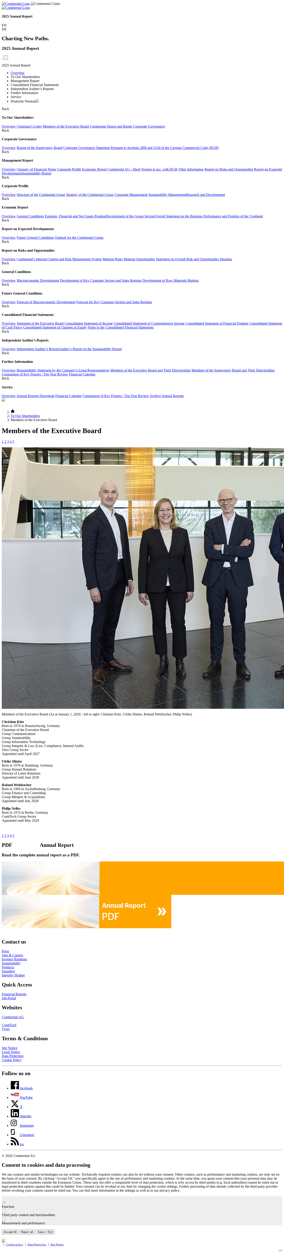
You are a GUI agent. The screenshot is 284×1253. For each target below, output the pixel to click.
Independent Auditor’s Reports (32, 89)
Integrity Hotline (13, 975)
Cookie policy (14, 1244)
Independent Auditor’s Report (37, 349)
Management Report (25, 81)
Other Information (191, 169)
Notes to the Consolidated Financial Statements (121, 327)
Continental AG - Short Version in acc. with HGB (143, 169)
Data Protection (13, 1056)
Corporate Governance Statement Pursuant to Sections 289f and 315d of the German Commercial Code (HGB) (141, 148)
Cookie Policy (12, 1060)
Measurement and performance (23, 1223)
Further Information (24, 93)
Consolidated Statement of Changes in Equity (55, 327)
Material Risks (113, 259)
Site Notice (9, 1048)
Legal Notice (11, 1052)
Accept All (10, 1232)
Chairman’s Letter (29, 126)
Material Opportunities (139, 259)
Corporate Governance (149, 126)
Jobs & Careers (12, 955)
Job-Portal (9, 998)
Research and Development (205, 195)
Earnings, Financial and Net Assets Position (75, 216)
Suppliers (8, 971)
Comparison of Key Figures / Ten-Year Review (35, 374)
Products (8, 967)
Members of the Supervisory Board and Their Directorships (233, 370)
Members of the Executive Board (66, 126)
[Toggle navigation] (6, 57)
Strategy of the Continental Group (90, 195)
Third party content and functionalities (28, 1215)
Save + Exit (45, 1232)
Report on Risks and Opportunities (229, 169)
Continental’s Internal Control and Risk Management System (59, 259)
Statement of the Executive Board (40, 323)
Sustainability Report (36, 173)
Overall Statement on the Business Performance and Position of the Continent (209, 216)
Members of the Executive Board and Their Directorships (150, 370)
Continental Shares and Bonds (111, 126)
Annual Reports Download (35, 396)
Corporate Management (131, 195)
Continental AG (13, 1017)
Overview (18, 73)
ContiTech (9, 1025)
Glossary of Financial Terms (36, 169)
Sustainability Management (167, 195)
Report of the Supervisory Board (39, 148)
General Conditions (30, 216)
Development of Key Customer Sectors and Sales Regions (101, 280)
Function (8, 1207)
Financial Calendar (82, 374)
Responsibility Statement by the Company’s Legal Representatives (63, 370)
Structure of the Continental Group (41, 195)
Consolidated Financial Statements (35, 85)
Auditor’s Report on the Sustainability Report (90, 349)
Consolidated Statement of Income (89, 323)
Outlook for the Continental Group (79, 237)
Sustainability (11, 963)
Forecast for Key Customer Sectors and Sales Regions (114, 302)
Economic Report (94, 169)
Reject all (27, 1232)
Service (16, 97)
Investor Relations (14, 959)
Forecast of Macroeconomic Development (46, 302)
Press (5, 951)
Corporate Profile (69, 169)
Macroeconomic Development (38, 280)
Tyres (6, 1029)
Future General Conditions (35, 237)
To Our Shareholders (25, 77)
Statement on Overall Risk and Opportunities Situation (194, 259)
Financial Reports (14, 994)
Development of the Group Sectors (130, 216)
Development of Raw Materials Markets (170, 280)
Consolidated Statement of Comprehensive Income (149, 323)
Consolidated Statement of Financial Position (216, 323)
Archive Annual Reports (167, 396)
